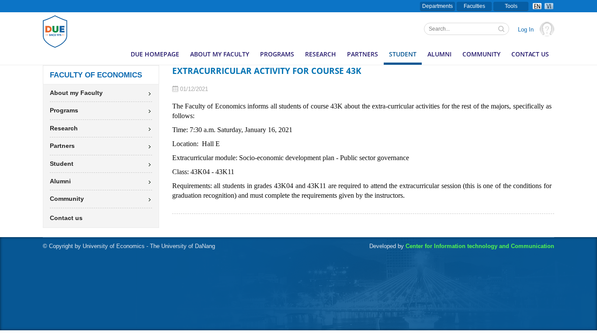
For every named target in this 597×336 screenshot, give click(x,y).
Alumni (439, 54)
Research (320, 54)
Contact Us (530, 54)
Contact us (66, 217)
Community (481, 54)
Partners (362, 54)
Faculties (474, 6)
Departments (437, 6)
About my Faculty (219, 54)
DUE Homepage (155, 54)
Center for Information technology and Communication (480, 246)
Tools (511, 6)
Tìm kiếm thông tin (502, 29)
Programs (277, 54)
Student (403, 54)
